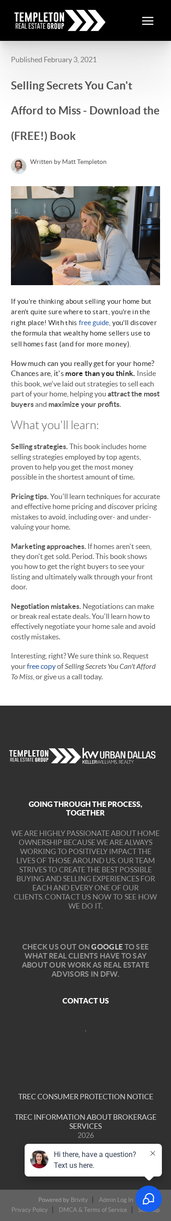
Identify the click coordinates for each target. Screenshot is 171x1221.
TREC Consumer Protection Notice (85, 1096)
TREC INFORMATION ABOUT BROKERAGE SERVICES (85, 1121)
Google (107, 947)
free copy (41, 666)
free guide (94, 322)
